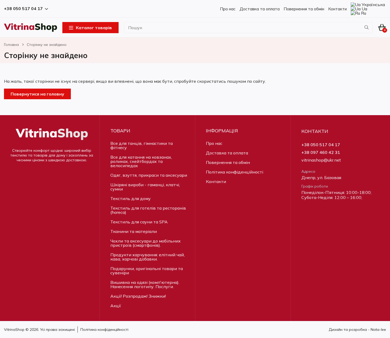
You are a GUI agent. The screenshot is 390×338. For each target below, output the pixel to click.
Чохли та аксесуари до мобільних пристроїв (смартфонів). (145, 243)
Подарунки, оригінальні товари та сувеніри (146, 270)
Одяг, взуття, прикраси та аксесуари (148, 175)
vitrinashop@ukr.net (321, 160)
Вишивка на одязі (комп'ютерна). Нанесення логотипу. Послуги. (144, 284)
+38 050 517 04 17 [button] (23, 8)
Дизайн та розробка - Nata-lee (357, 329)
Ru (363, 13)
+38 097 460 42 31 (320, 152)
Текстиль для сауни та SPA (139, 222)
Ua (364, 9)
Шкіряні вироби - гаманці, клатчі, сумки (145, 187)
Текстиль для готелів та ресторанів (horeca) (148, 210)
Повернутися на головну (37, 94)
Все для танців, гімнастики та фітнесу (141, 145)
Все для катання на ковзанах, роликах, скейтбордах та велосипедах (141, 161)
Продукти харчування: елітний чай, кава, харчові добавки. (147, 257)
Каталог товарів (94, 27)
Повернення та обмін (304, 9)
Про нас (228, 9)
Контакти (337, 9)
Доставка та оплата (260, 9)
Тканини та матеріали (133, 231)
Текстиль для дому (130, 198)
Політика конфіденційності (234, 172)
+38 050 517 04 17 (320, 144)
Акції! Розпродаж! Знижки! (138, 296)
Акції (115, 306)
